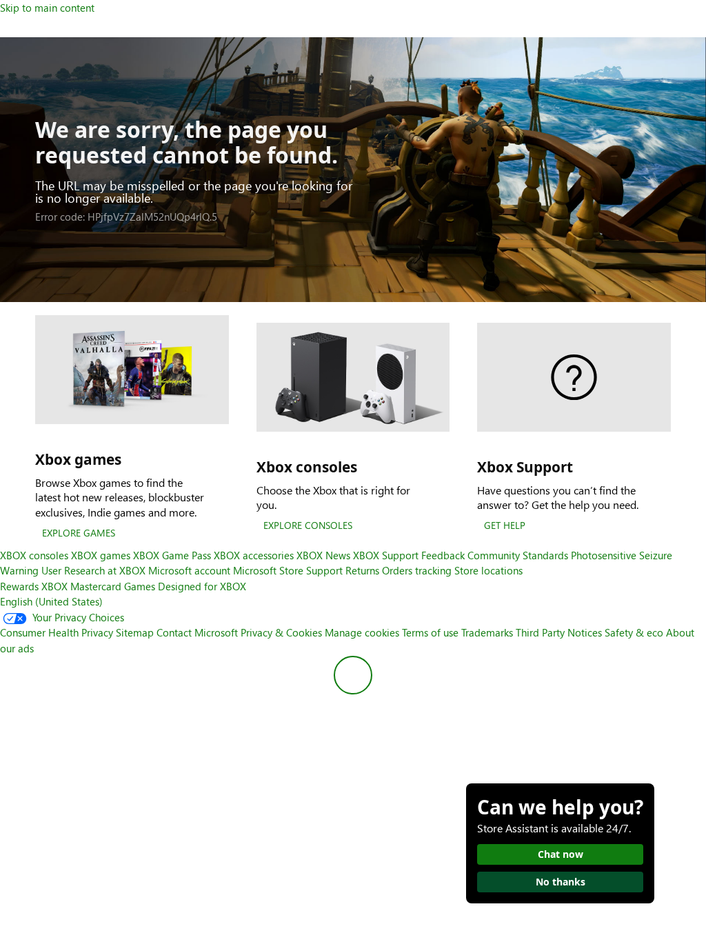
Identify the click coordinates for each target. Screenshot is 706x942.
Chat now (560, 854)
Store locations (488, 570)
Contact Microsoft (197, 632)
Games (139, 586)
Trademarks (487, 632)
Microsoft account (189, 570)
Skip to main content (47, 7)
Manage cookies (362, 632)
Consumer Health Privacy (56, 632)
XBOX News (323, 555)
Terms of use (430, 632)
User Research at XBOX (94, 570)
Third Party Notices (559, 632)
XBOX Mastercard (81, 586)
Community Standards (517, 555)
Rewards (19, 586)
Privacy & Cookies (281, 632)
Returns (362, 570)
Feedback (443, 555)
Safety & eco (634, 632)
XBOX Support (385, 555)
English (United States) (51, 601)
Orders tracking (417, 570)
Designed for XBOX (202, 586)
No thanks (560, 881)
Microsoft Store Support (288, 570)
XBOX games (100, 555)
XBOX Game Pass (172, 555)
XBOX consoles (34, 555)
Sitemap (135, 632)
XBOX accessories (254, 555)
